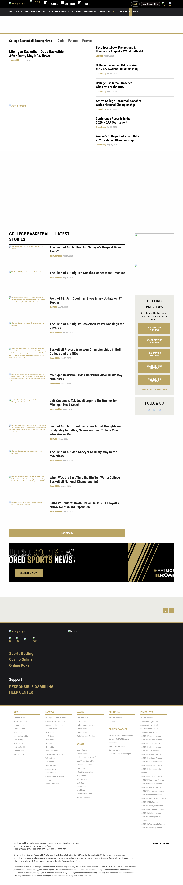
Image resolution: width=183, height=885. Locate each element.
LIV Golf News (51, 729)
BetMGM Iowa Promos (149, 751)
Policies (164, 843)
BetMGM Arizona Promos (150, 736)
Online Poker (20, 665)
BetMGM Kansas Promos (150, 754)
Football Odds (19, 729)
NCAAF (19, 11)
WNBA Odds (50, 758)
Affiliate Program (115, 718)
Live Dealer (81, 721)
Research (113, 743)
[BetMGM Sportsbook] (19, 4)
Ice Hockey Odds (21, 736)
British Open (82, 754)
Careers (112, 721)
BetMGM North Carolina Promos (153, 798)
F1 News (49, 780)
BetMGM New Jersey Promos (152, 791)
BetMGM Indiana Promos (150, 747)
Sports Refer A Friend (149, 725)
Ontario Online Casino (86, 736)
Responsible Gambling (31, 687)
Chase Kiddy (15, 60)
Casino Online (20, 659)
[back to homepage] (35, 4)
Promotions (105, 11)
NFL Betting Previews (154, 328)
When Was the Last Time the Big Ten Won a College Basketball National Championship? (85, 480)
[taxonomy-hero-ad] (49, 126)
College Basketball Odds (55, 721)
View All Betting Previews (154, 389)
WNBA (78, 11)
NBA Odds (49, 740)
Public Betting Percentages (120, 754)
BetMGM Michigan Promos (151, 776)
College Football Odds (54, 725)
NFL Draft (81, 768)
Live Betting (18, 740)
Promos (87, 41)
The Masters (82, 779)
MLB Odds (49, 732)
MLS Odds (49, 736)
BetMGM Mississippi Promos (152, 780)
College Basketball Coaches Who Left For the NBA (114, 85)
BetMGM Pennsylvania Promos (152, 806)
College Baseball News (54, 776)
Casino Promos (146, 718)
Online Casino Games (86, 725)
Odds (61, 41)
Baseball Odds (20, 718)
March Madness (83, 797)
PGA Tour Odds (51, 751)
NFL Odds (49, 743)
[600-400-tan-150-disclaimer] (154, 246)
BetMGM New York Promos (151, 795)
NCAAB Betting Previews (154, 367)
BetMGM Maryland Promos (151, 765)
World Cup (81, 790)
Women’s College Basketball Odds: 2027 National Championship (118, 138)
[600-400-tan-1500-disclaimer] (154, 277)
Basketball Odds (20, 721)
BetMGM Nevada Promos (150, 787)
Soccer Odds (19, 751)
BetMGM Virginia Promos (150, 813)
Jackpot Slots (82, 718)
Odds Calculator (57, 11)
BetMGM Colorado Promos (151, 740)
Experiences (90, 11)
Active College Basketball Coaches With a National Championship (118, 103)
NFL (11, 11)
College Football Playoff (86, 757)
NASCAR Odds (20, 747)
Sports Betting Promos (149, 721)
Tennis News (50, 773)
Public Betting (38, 11)
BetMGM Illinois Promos (150, 743)
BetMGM (99, 56)
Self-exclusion (114, 750)
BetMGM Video (56, 256)
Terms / (155, 843)
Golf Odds (18, 732)
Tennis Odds (19, 754)
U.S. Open (81, 783)
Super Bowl (81, 776)
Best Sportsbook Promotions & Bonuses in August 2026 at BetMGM (119, 49)
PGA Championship (85, 772)
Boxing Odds (19, 725)
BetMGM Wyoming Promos (151, 828)
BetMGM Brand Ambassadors (121, 735)
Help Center (21, 692)
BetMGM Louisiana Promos (151, 762)
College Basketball (84, 765)
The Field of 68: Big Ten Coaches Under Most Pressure (87, 273)
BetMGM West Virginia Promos (152, 824)
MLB (26, 11)
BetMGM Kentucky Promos (151, 758)
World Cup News (52, 784)
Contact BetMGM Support (119, 739)
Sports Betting (21, 653)
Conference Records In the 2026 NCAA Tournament (113, 120)
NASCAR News (51, 765)
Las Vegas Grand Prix (85, 761)
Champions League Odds (55, 718)
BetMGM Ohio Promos (149, 802)
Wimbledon (81, 787)
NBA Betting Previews (154, 354)
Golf (70, 11)
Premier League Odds (54, 754)
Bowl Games (82, 750)
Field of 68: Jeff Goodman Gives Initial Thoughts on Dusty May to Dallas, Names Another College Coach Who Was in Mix (85, 430)
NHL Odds (49, 747)
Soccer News (50, 769)
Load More (67, 533)
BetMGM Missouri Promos (151, 784)
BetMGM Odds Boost (148, 732)
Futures (73, 41)
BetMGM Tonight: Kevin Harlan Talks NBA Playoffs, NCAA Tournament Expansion (85, 505)
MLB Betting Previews (154, 380)
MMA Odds (18, 743)
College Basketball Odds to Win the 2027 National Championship (117, 67)
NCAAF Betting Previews (154, 341)
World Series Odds (84, 794)
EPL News (49, 762)
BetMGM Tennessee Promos (152, 809)
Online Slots (82, 732)
